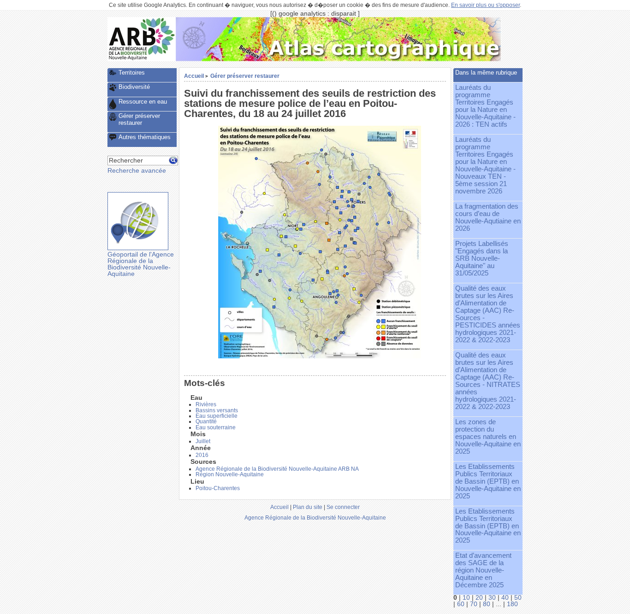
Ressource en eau (143, 101)
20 (479, 597)
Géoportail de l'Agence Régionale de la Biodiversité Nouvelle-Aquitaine (140, 264)
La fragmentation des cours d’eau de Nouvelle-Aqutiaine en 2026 (488, 217)
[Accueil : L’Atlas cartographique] (338, 59)
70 (473, 604)
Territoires (132, 72)
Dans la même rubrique (486, 72)
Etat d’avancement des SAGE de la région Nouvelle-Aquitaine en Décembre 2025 (483, 570)
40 (505, 597)
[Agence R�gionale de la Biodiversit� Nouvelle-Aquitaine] (141, 59)
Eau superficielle (217, 416)
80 (486, 604)
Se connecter (343, 507)
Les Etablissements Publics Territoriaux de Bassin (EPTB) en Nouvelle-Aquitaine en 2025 (488, 481)
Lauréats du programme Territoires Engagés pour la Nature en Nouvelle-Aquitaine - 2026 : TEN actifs (485, 106)
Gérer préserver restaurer (244, 76)
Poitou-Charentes (218, 488)
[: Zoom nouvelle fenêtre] (319, 356)
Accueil (194, 76)
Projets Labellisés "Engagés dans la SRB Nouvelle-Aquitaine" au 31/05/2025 (481, 258)
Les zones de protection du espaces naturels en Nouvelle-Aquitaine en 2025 (488, 436)
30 (492, 597)
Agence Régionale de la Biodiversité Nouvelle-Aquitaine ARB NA (277, 469)
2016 (202, 455)
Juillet (203, 441)
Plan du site (307, 507)
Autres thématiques (145, 137)
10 (466, 597)
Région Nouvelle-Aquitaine (230, 474)
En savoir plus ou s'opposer (485, 5)
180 (512, 604)
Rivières (206, 404)
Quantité (206, 421)
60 (460, 604)
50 (518, 597)
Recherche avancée (136, 170)
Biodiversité (134, 86)
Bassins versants (217, 410)
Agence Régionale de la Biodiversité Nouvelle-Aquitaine (315, 517)
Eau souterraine (216, 427)
